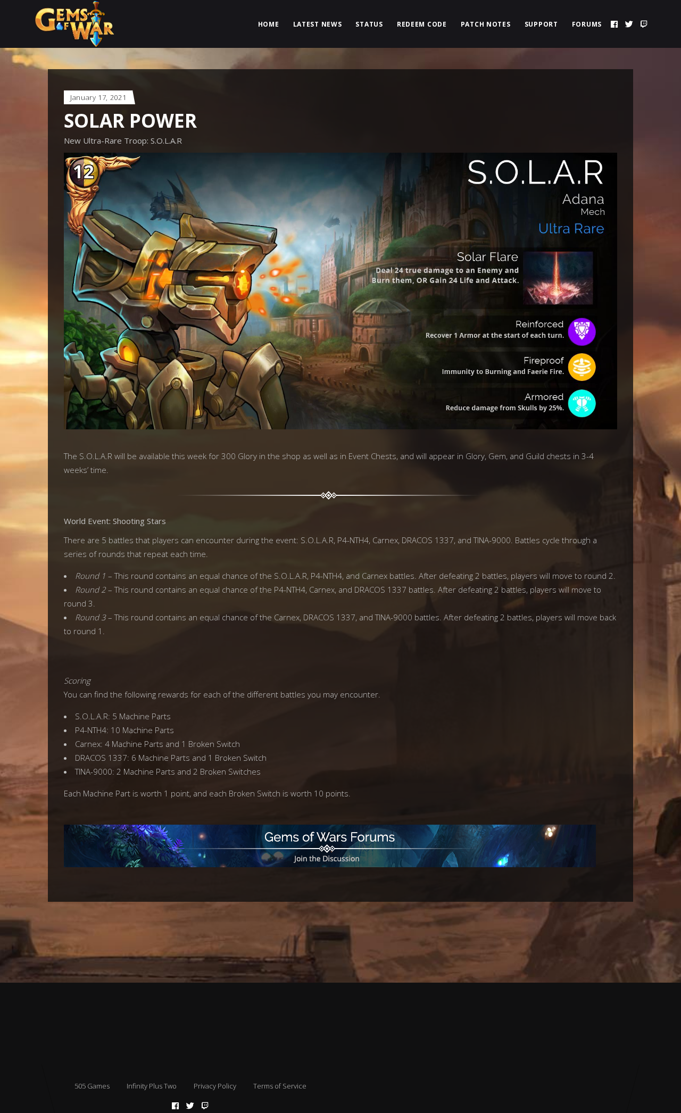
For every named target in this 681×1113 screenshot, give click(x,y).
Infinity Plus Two (152, 1086)
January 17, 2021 (98, 97)
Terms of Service (279, 1086)
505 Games (92, 1086)
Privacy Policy (215, 1086)
